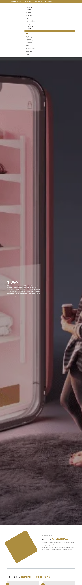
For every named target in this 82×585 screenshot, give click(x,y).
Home (28, 5)
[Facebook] (64, 1)
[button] (49, 31)
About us (29, 7)
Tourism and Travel (31, 14)
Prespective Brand (31, 21)
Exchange (29, 12)
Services (29, 9)
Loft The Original (30, 20)
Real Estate (29, 15)
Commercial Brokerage (32, 11)
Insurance (29, 17)
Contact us (30, 26)
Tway (28, 18)
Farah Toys (29, 23)
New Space (29, 24)
